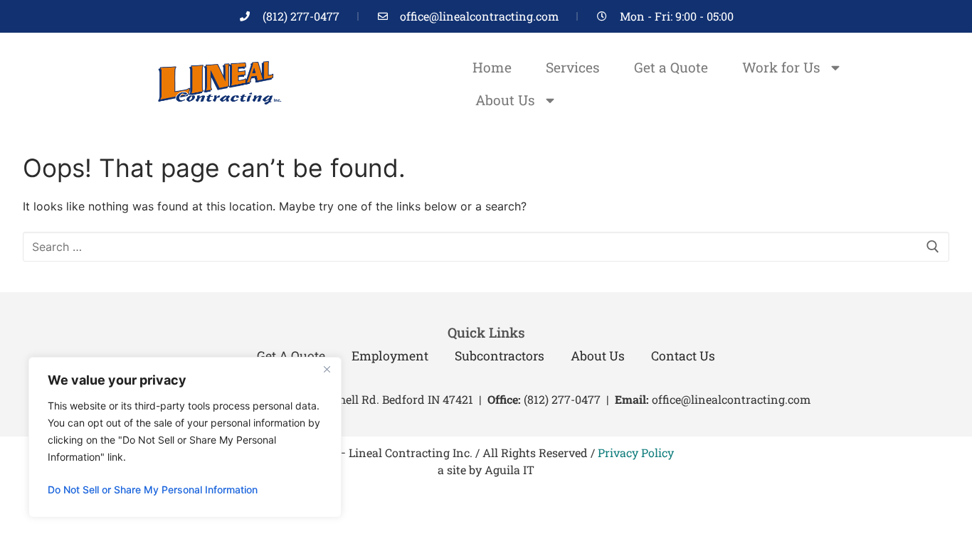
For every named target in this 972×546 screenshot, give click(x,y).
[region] (185, 437)
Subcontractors (499, 356)
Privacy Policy (636, 452)
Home (492, 67)
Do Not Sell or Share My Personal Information (153, 489)
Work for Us (781, 67)
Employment (390, 356)
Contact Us (683, 356)
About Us (505, 100)
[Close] (326, 369)
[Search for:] (486, 247)
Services (573, 67)
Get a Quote (671, 67)
